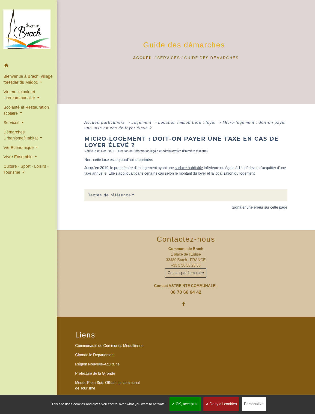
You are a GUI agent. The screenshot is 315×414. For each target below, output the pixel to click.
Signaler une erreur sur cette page (259, 207)
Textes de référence (109, 195)
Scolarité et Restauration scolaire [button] (26, 110)
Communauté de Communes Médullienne (109, 346)
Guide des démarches (211, 58)
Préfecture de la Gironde (95, 373)
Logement (142, 122)
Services (168, 58)
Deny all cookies (223, 404)
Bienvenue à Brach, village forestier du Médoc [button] (28, 79)
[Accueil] (28, 30)
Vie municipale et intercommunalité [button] (19, 95)
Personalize (254, 404)
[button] (28, 66)
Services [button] (12, 122)
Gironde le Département (94, 355)
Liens (85, 335)
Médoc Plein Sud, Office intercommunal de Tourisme (107, 385)
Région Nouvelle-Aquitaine (97, 364)
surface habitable (189, 168)
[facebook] (185, 303)
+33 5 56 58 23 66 (186, 265)
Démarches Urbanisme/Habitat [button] (21, 135)
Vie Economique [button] (19, 147)
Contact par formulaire (186, 273)
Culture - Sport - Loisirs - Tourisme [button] (26, 169)
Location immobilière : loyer (187, 122)
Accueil (143, 58)
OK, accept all (187, 404)
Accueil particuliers (105, 122)
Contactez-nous (186, 239)
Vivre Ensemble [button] (18, 156)
